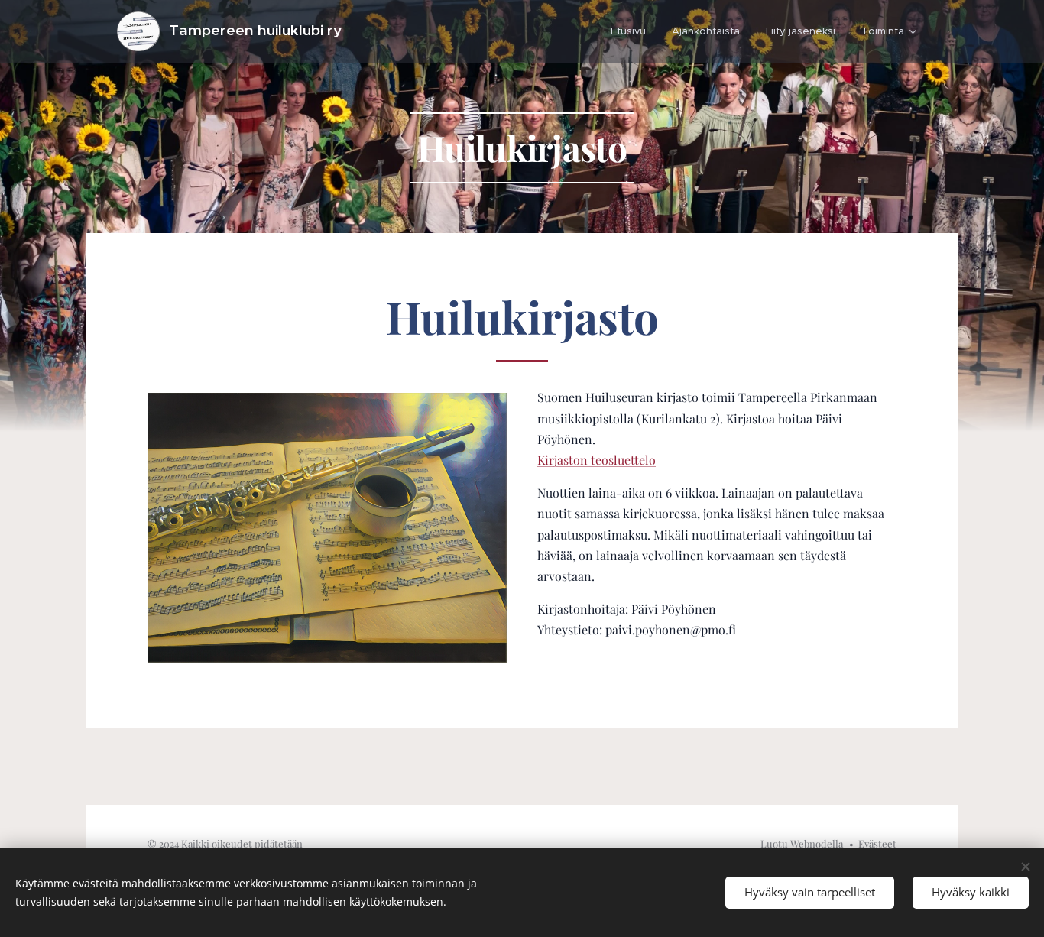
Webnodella (816, 843)
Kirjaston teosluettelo (596, 460)
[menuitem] (628, 31)
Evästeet (877, 843)
